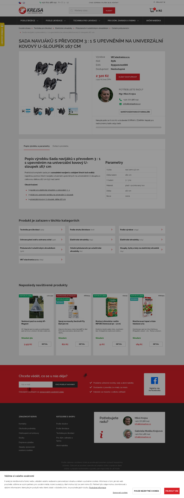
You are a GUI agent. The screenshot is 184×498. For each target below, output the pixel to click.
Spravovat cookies (120, 493)
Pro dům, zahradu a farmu (122, 20)
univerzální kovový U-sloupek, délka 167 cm (48, 199)
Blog (109, 2)
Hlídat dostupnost (128, 77)
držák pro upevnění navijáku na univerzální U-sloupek (51, 195)
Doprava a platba (100, 2)
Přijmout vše (171, 491)
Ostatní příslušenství (120, 28)
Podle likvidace (54, 20)
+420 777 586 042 (142, 421)
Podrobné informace (97, 488)
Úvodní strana (24, 28)
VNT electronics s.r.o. (120, 57)
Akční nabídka (153, 20)
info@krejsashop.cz (131, 104)
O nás (91, 2)
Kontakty (22, 424)
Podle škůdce (28, 20)
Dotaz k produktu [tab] (60, 146)
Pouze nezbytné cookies (146, 491)
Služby (21, 438)
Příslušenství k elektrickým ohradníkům (92, 28)
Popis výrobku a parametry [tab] (37, 146)
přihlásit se (160, 2)
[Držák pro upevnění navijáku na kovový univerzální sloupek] (73, 111)
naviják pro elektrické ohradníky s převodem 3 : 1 (50, 190)
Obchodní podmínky (27, 429)
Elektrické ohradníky (63, 28)
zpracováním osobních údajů (52, 392)
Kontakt (115, 2)
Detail (45, 344)
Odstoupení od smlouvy (29, 433)
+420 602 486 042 (49, 2)
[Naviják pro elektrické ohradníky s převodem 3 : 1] (26, 111)
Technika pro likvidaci (85, 20)
